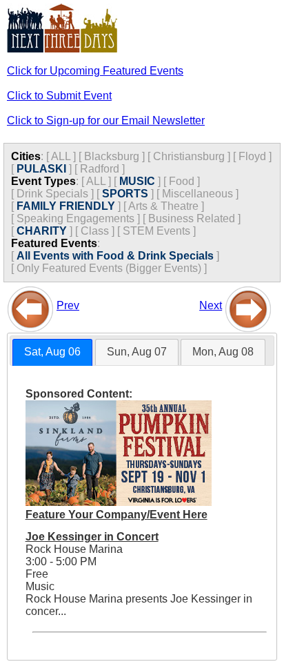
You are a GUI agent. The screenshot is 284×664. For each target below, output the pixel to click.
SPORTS (125, 193)
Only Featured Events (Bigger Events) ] (112, 268)
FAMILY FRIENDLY (66, 206)
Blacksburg (111, 156)
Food (181, 181)
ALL (60, 156)
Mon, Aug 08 (223, 352)
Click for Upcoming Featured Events (95, 71)
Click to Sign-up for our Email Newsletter (106, 120)
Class (95, 231)
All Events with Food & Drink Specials (115, 256)
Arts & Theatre (163, 206)
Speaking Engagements (75, 218)
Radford (99, 169)
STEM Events (156, 231)
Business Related (191, 218)
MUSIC (137, 181)
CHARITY (42, 231)
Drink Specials (52, 193)
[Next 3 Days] (248, 305)
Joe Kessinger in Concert (92, 537)
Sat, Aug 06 (52, 352)
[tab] (52, 352)
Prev (68, 305)
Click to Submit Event (59, 95)
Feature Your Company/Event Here (116, 514)
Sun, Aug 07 (137, 352)
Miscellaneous (197, 193)
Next (210, 305)
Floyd (252, 156)
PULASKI (41, 169)
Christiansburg (189, 156)
